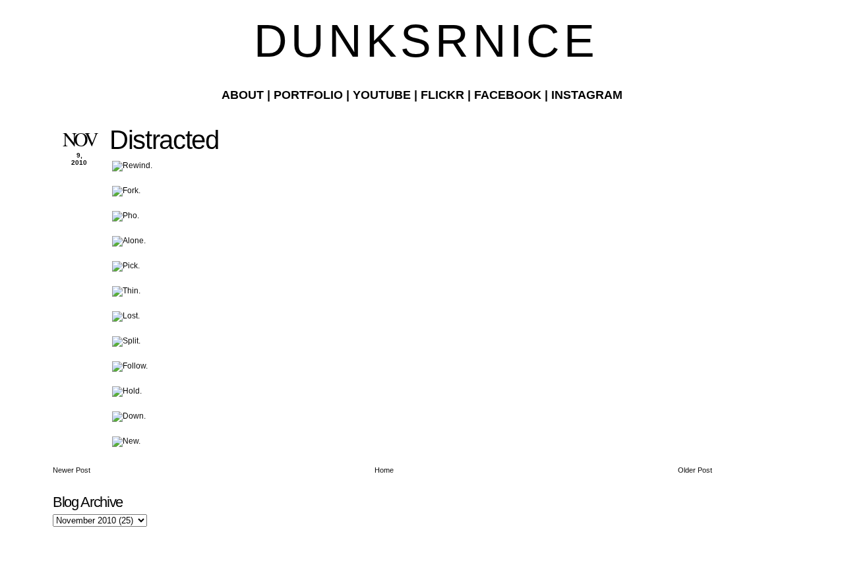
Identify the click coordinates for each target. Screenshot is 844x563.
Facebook (507, 95)
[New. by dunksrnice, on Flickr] (126, 441)
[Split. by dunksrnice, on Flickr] (126, 340)
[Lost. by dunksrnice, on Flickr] (125, 315)
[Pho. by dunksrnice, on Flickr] (125, 215)
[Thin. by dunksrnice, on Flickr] (126, 290)
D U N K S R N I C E (422, 41)
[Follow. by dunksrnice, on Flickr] (129, 365)
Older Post (695, 470)
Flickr (442, 95)
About (243, 95)
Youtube (382, 95)
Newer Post (71, 470)
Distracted (164, 139)
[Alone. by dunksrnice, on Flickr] (128, 240)
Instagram (586, 95)
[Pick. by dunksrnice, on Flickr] (125, 265)
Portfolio (308, 95)
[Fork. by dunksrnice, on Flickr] (126, 190)
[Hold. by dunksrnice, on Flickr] (126, 391)
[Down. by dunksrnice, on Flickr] (128, 416)
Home (384, 470)
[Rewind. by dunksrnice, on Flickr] (132, 165)
